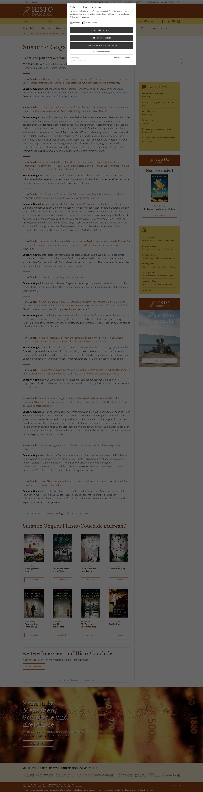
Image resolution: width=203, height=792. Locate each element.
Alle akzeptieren (101, 30)
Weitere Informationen (101, 51)
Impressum (118, 57)
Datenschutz (128, 57)
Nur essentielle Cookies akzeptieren (102, 45)
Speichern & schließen (101, 37)
